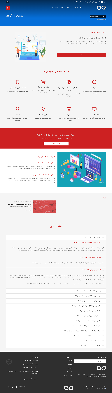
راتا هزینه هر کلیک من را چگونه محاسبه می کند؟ (88, 321)
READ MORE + (28, 210)
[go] (76, 361)
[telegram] (104, 2)
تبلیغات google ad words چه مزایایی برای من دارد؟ (87, 243)
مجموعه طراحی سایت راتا (89, 387)
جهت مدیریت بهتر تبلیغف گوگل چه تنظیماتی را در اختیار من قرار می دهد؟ (82, 331)
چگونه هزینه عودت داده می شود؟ (92, 341)
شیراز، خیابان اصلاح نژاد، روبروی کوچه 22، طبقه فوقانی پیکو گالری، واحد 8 (23, 372)
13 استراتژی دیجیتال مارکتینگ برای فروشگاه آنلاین (19, 204)
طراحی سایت (102, 387)
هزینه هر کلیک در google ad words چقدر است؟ (88, 301)
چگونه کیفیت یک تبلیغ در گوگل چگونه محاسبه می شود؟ (86, 306)
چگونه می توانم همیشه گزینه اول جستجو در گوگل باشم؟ (87, 336)
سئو (97, 387)
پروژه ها (70, 364)
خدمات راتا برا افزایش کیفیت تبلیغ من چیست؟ (89, 316)
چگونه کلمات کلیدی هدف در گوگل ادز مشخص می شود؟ (87, 326)
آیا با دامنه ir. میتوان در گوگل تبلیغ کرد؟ (90, 270)
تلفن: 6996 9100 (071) (31, 360)
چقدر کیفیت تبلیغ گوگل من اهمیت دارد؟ (90, 311)
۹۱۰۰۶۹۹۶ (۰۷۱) (75, 2)
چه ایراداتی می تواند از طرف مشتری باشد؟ (90, 346)
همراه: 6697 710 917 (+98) (30, 368)
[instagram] (102, 2)
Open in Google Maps (29, 379)
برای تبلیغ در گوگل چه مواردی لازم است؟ (90, 257)
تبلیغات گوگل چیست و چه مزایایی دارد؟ (91, 238)
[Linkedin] (8, 387)
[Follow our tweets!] (12, 387)
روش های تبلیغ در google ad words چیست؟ (89, 291)
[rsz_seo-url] (81, 169)
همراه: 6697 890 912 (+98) (30, 364)
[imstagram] (16, 387)
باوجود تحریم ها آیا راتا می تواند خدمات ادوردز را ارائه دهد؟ (86, 296)
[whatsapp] (99, 2)
